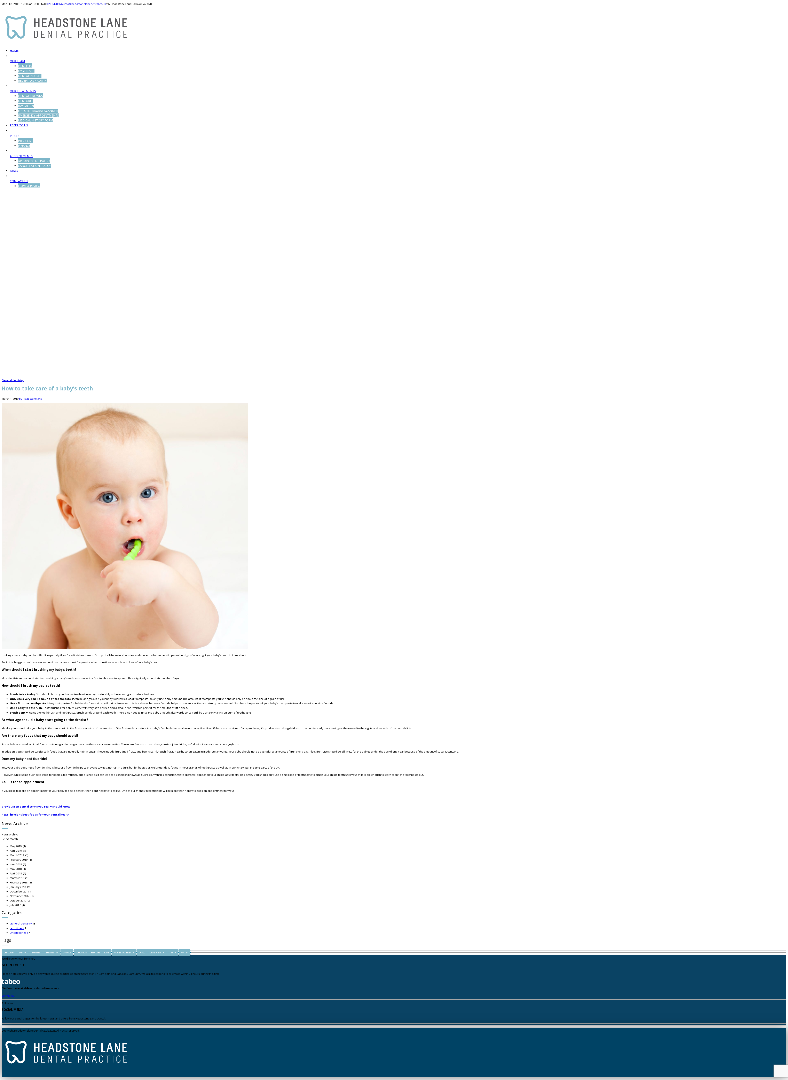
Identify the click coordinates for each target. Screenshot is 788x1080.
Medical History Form (35, 120)
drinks (67, 952)
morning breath (124, 952)
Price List (25, 141)
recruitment (17, 928)
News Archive (10, 834)
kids (106, 952)
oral (142, 952)
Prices (14, 136)
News (14, 171)
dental (23, 952)
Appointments (21, 156)
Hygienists (26, 71)
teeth (172, 952)
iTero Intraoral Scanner (38, 111)
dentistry (52, 952)
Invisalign (26, 106)
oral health (157, 952)
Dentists (25, 66)
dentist (37, 952)
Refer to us (19, 125)
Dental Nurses (29, 76)
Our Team (17, 61)
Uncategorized (19, 933)
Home (14, 51)
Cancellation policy (34, 166)
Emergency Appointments (38, 115)
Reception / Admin (32, 80)
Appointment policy (34, 161)
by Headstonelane (30, 398)
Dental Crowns (30, 96)
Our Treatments (23, 91)
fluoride (81, 952)
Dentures (25, 101)
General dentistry (13, 380)
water (184, 952)
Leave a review (29, 186)
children (9, 952)
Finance (24, 146)
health (95, 952)
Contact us (19, 181)
